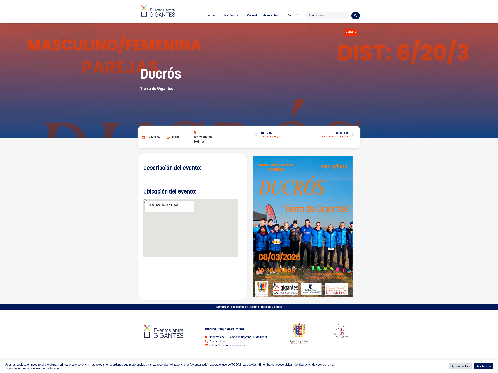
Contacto (293, 15)
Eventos (229, 15)
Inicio (211, 15)
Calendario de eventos (263, 15)
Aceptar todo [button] (483, 366)
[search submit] (355, 15)
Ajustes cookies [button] (461, 366)
